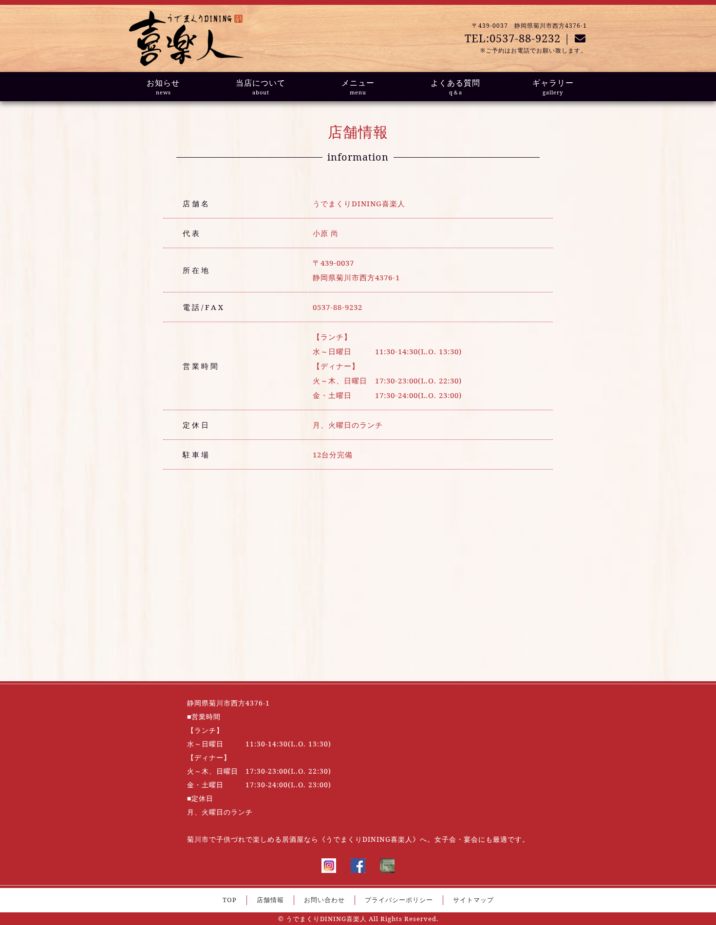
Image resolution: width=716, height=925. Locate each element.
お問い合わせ (324, 899)
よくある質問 (455, 86)
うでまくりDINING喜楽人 (326, 918)
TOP (230, 899)
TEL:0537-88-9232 (513, 38)
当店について (260, 86)
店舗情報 (270, 899)
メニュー (358, 86)
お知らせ (163, 86)
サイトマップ (473, 899)
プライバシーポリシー (399, 899)
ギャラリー (553, 86)
